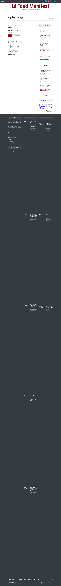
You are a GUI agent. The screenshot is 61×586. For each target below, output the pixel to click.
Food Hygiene (42, 59)
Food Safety (18, 13)
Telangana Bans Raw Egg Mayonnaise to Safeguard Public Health (13, 29)
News (14, 13)
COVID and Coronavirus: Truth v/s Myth (49, 216)
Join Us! (42, 582)
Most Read (41, 25)
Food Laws (44, 30)
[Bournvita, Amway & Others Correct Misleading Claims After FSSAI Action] (27, 257)
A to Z (10, 13)
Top (50, 579)
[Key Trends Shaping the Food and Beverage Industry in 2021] (42, 167)
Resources (34, 13)
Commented (48, 25)
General (48, 30)
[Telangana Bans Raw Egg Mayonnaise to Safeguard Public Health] (42, 107)
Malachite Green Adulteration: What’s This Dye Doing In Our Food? (46, 86)
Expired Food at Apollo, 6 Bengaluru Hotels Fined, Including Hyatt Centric (33, 124)
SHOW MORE (46, 65)
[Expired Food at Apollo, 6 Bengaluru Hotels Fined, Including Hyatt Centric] (27, 166)
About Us (40, 13)
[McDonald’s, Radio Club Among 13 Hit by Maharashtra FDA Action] (27, 348)
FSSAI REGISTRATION (44, 29)
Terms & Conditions (48, 582)
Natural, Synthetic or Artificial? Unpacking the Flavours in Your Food (33, 398)
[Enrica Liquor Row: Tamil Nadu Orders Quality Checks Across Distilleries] (27, 531)
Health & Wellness (27, 13)
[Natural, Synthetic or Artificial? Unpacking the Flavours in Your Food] (27, 440)
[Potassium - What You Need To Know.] (42, 350)
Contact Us (45, 13)
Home (46, 18)
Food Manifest (32, 6)
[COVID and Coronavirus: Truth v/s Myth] (42, 259)
